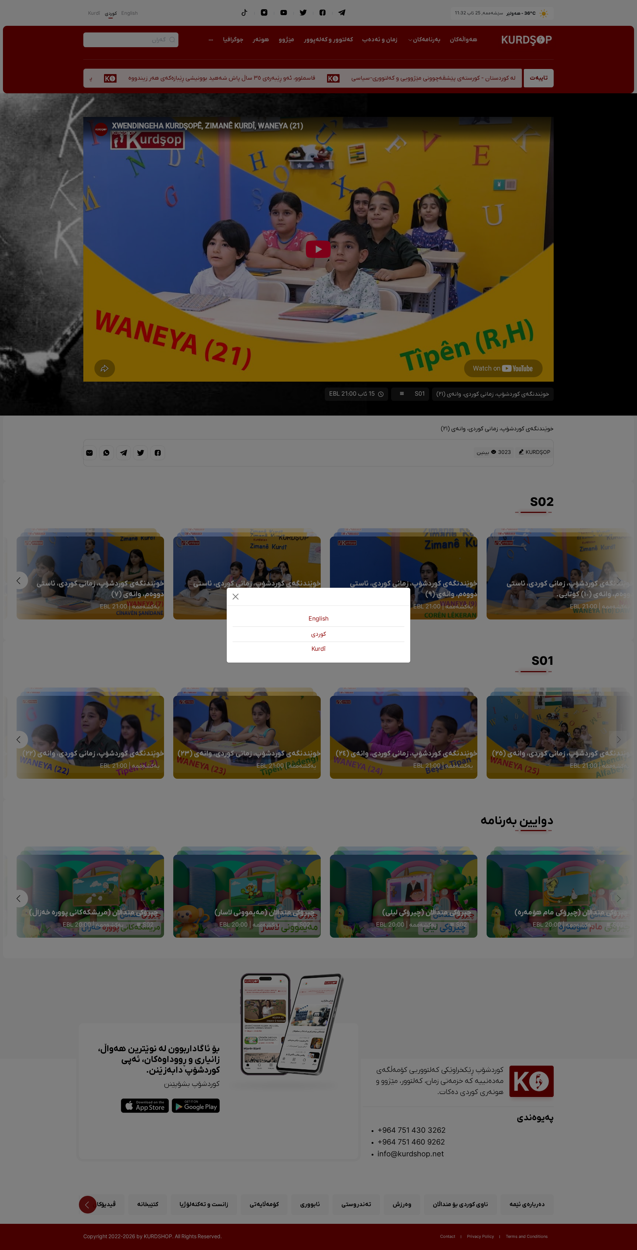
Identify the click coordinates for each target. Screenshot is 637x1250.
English (318, 619)
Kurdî (318, 649)
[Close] (235, 597)
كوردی (318, 634)
